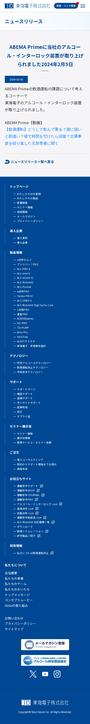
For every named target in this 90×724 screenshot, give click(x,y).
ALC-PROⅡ (24, 269)
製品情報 (16, 252)
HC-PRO (22, 323)
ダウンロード (25, 526)
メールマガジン (26, 216)
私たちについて (16, 565)
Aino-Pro (22, 332)
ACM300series (25, 318)
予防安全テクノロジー (30, 372)
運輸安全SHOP (26, 490)
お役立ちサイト (21, 478)
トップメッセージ (17, 594)
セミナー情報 (25, 207)
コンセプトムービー (19, 600)
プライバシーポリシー (30, 221)
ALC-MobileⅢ (25, 282)
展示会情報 (23, 438)
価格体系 (22, 469)
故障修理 (22, 407)
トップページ (19, 186)
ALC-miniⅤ (23, 273)
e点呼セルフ (24, 260)
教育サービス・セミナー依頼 (34, 442)
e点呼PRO (23, 291)
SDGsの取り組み (16, 605)
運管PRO (22, 314)
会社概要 (11, 573)
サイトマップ (14, 629)
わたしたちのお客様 (29, 194)
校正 (19, 412)
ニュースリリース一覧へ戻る (32, 161)
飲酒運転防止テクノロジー (32, 367)
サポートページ (26, 389)
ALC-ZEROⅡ (24, 300)
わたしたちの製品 (27, 198)
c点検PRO (23, 309)
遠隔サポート (25, 398)
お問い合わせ (14, 618)
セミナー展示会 (21, 426)
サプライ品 (23, 416)
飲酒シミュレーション (30, 531)
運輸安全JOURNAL (28, 495)
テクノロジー (19, 355)
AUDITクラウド (26, 341)
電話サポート (25, 394)
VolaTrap (22, 337)
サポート (16, 382)
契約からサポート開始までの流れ (37, 464)
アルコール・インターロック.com (37, 504)
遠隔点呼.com (25, 508)
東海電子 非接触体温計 (31, 346)
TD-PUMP (23, 327)
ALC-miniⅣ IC (25, 278)
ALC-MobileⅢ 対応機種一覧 (33, 522)
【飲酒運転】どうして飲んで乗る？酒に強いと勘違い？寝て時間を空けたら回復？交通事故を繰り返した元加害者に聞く (43, 136)
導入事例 (22, 238)
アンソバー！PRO (27, 264)
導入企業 (16, 230)
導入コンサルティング (30, 459)
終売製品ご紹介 (26, 535)
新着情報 (22, 202)
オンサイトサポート (29, 402)
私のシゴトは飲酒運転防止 (33, 553)
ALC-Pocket (24, 287)
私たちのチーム (16, 583)
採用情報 (22, 212)
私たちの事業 (14, 578)
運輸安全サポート (27, 486)
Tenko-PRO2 (25, 296)
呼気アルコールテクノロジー (34, 363)
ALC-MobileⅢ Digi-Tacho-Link (35, 305)
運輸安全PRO (25, 499)
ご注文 (14, 452)
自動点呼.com (25, 513)
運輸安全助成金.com (29, 517)
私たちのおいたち (17, 589)
